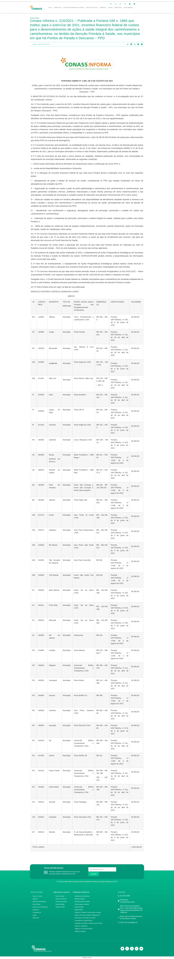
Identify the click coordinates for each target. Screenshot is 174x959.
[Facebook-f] (125, 4)
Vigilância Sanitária (80, 931)
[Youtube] (134, 4)
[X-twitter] (115, 4)
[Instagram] (120, 4)
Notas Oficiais (37, 904)
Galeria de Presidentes (39, 901)
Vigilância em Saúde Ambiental (83, 928)
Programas (36, 909)
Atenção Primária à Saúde (82, 901)
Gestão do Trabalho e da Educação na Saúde (88, 912)
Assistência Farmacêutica (82, 896)
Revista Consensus (61, 899)
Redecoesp (36, 918)
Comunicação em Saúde (82, 904)
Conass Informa (34, 18)
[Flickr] (130, 4)
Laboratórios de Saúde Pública (83, 920)
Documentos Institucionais (40, 907)
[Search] (111, 4)
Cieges (35, 915)
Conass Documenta (61, 901)
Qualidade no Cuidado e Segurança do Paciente (88, 923)
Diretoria (35, 899)
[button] (127, 44)
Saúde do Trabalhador (81, 926)
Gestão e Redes (60, 907)
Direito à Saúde (60, 896)
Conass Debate (60, 904)
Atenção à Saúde (80, 899)
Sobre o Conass (37, 896)
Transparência (37, 912)
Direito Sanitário (79, 907)
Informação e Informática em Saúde (85, 918)
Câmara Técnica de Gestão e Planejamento (87, 915)
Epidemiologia (79, 909)
